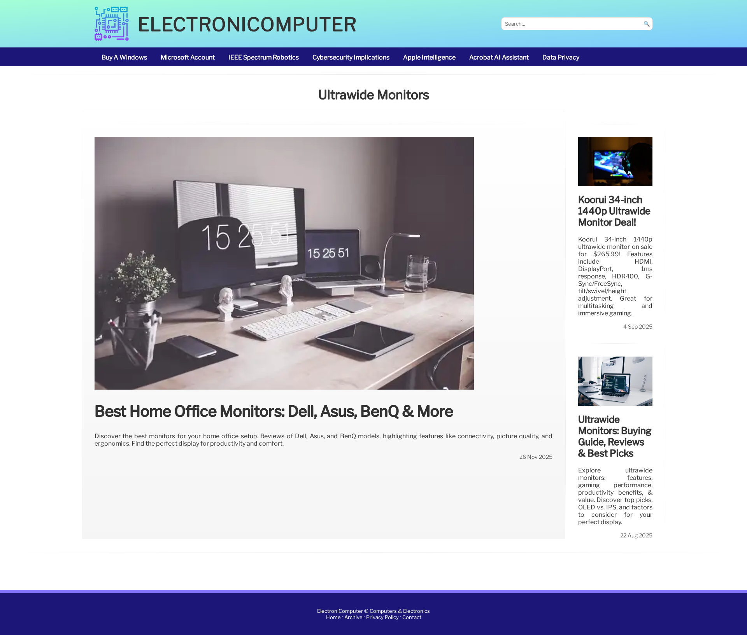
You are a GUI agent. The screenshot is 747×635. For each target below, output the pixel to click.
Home (333, 617)
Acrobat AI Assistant (499, 57)
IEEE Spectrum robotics (263, 57)
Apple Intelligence (429, 57)
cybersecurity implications (350, 57)
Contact (411, 617)
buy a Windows (124, 57)
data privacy (560, 57)
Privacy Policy (382, 617)
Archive (353, 617)
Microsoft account (188, 57)
